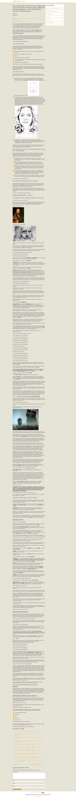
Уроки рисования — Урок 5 (20, 21)
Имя (14, 780)
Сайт (13, 786)
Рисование (50, 14)
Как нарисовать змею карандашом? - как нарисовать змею (27, 747)
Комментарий (15, 771)
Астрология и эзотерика (53, 8)
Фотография (50, 22)
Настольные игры (52, 11)
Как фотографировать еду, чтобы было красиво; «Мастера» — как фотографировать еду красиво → (37, 764)
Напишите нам (38, 796)
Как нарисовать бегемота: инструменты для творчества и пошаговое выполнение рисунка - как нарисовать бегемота (30, 757)
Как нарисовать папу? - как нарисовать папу (24, 744)
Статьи (49, 16)
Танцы (49, 19)
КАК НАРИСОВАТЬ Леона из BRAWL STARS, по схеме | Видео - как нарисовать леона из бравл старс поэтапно (28, 754)
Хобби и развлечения (19, 1)
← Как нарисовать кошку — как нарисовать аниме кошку (18, 764)
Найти (43, 792)
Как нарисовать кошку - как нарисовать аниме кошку (26, 731)
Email (14, 783)
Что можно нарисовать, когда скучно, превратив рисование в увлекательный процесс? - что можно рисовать (28, 750)
